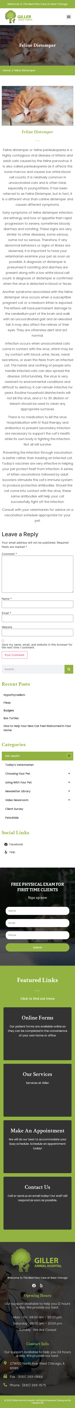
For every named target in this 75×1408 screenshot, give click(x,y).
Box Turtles (11, 718)
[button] (69, 17)
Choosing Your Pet (17, 774)
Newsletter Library (18, 791)
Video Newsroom (16, 800)
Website (7, 627)
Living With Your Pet (18, 782)
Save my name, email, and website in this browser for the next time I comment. (37, 646)
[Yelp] (41, 1285)
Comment (9, 553)
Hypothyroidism (14, 695)
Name (7, 598)
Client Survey (14, 809)
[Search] (69, 669)
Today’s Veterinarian (19, 765)
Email (6, 613)
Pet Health (12, 756)
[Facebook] (34, 1285)
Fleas (7, 703)
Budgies (8, 710)
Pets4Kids (12, 818)
